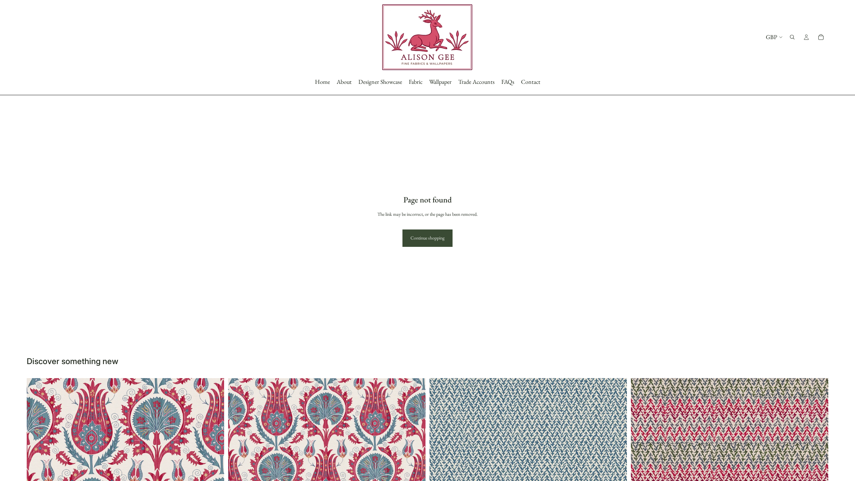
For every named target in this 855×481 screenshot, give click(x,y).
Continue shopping (427, 238)
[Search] (792, 37)
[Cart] (821, 37)
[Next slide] (617, 451)
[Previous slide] (440, 451)
